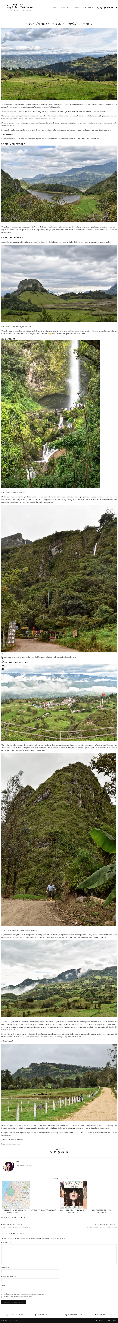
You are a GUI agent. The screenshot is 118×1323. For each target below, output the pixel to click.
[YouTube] (108, 8)
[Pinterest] (105, 8)
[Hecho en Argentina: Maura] (44, 1195)
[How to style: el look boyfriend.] (102, 1195)
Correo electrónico (8, 1276)
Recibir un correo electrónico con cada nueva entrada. (18, 1297)
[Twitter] (98, 8)
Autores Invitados (65, 20)
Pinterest (74, 1315)
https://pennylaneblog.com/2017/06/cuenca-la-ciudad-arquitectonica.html (28, 118)
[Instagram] (101, 8)
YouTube (104, 1315)
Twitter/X (15, 1315)
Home (54, 8)
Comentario (6, 1242)
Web (3, 1285)
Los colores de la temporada (102, 1225)
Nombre (5, 1267)
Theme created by (106, 1320)
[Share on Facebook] (18, 1218)
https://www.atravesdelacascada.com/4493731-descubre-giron (42, 1036)
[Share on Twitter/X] (21, 1218)
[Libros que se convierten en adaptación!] (73, 1195)
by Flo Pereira (20, 6)
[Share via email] (15, 1218)
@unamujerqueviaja (12, 1144)
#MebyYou (88, 8)
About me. (65, 8)
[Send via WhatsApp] (24, 1218)
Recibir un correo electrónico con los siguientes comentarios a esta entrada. (24, 1294)
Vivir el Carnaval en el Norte (16, 1225)
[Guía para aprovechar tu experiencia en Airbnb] (16, 1195)
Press (77, 8)
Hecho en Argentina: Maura (43, 1210)
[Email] (112, 8)
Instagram (28, 1165)
